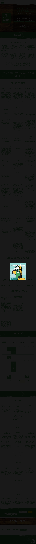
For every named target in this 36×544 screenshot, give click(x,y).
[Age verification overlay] (18, 272)
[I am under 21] (21, 279)
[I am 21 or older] (14, 279)
